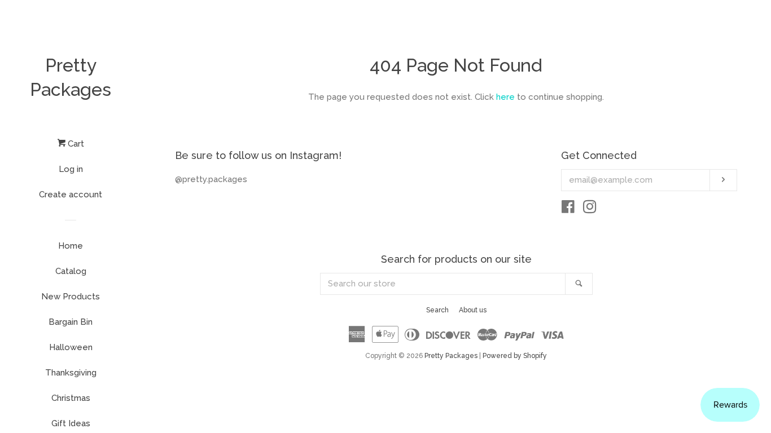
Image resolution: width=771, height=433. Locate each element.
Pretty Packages (70, 77)
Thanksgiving (71, 373)
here (505, 97)
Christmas (70, 398)
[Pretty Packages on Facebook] (568, 209)
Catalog (70, 271)
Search (437, 310)
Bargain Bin (71, 322)
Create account (70, 194)
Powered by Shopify (515, 356)
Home (70, 246)
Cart (74, 144)
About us (473, 310)
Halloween (71, 347)
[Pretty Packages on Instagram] (590, 209)
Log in (71, 169)
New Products (70, 296)
